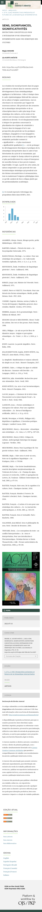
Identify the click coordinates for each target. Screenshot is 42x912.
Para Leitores (8, 837)
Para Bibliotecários (9, 843)
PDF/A (7, 610)
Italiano (6, 875)
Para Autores (7, 840)
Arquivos (12, 10)
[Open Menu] (2, 2)
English (6, 858)
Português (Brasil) (10, 865)
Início (4, 10)
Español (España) (9, 861)
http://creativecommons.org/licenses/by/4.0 (23, 715)
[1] (23, 145)
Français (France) (10, 872)
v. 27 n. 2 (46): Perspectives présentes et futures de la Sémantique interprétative (19, 14)
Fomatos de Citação (13, 656)
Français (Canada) (10, 868)
